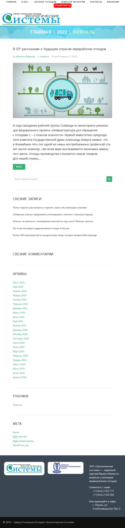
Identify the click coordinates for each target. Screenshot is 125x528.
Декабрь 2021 (20, 308)
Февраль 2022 (20, 304)
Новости (44, 56)
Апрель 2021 (20, 325)
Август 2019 (19, 364)
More (19, 167)
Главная (40, 32)
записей (20, 436)
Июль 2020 (19, 342)
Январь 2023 (20, 295)
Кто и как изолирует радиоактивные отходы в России (41, 228)
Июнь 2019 (19, 373)
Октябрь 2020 (20, 334)
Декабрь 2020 (20, 330)
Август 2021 (19, 312)
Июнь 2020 (19, 347)
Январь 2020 (20, 360)
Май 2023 (18, 286)
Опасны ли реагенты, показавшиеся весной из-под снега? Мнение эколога (53, 221)
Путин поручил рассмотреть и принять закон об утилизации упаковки (50, 207)
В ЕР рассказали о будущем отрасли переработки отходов (59, 49)
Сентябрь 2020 (21, 338)
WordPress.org (20, 445)
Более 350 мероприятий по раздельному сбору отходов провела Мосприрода (55, 235)
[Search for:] (59, 179)
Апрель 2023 (20, 291)
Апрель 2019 (20, 377)
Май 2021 (18, 321)
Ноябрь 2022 (20, 299)
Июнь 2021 (19, 317)
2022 (62, 32)
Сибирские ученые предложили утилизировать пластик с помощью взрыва (53, 214)
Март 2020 (18, 351)
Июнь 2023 (19, 282)
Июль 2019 (19, 368)
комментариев (23, 441)
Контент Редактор (25, 56)
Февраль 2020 (20, 355)
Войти (16, 432)
